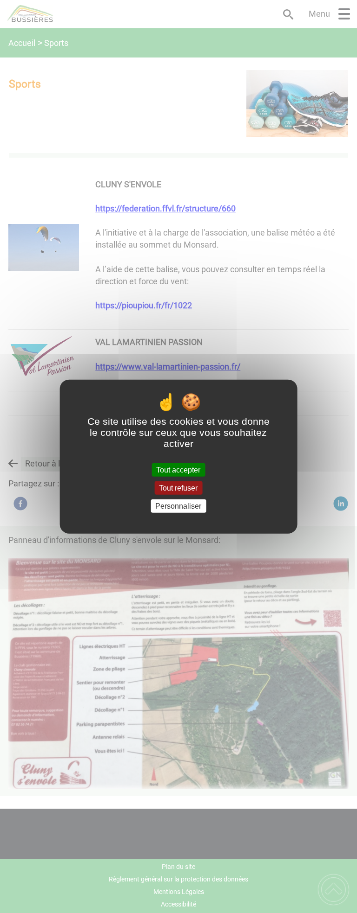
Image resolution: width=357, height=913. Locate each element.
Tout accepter (178, 469)
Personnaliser (178, 506)
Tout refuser (178, 488)
